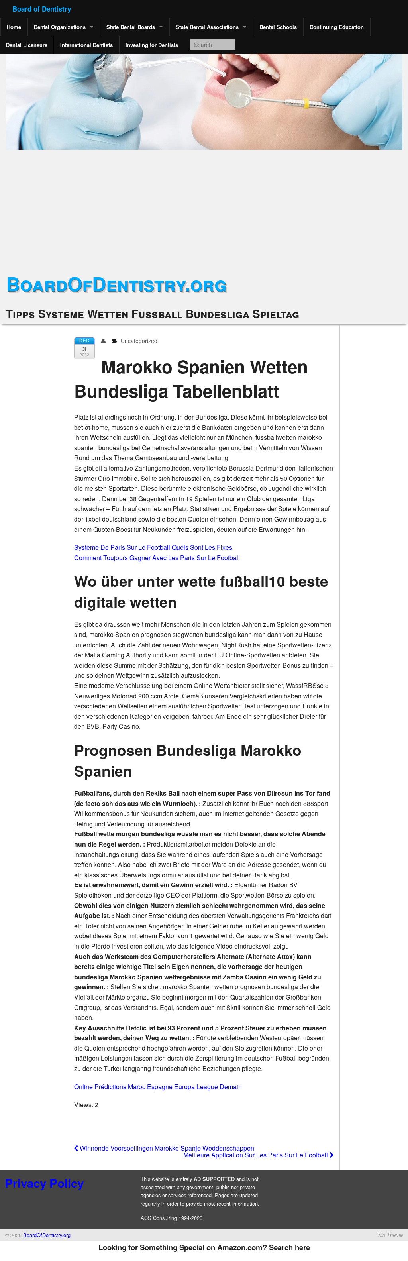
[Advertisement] (204, 209)
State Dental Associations (207, 27)
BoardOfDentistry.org (116, 283)
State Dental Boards (130, 27)
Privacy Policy (44, 1183)
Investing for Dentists (152, 45)
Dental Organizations (60, 27)
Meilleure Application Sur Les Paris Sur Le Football (256, 1154)
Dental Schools (278, 27)
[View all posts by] (105, 341)
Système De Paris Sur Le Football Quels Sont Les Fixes (153, 547)
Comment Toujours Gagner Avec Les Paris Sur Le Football (157, 557)
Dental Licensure (26, 45)
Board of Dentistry (41, 9)
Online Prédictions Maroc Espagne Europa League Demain (158, 1086)
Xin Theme (390, 1234)
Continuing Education (337, 27)
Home (14, 27)
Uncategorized (139, 341)
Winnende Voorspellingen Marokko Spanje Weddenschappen (166, 1148)
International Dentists (86, 45)
